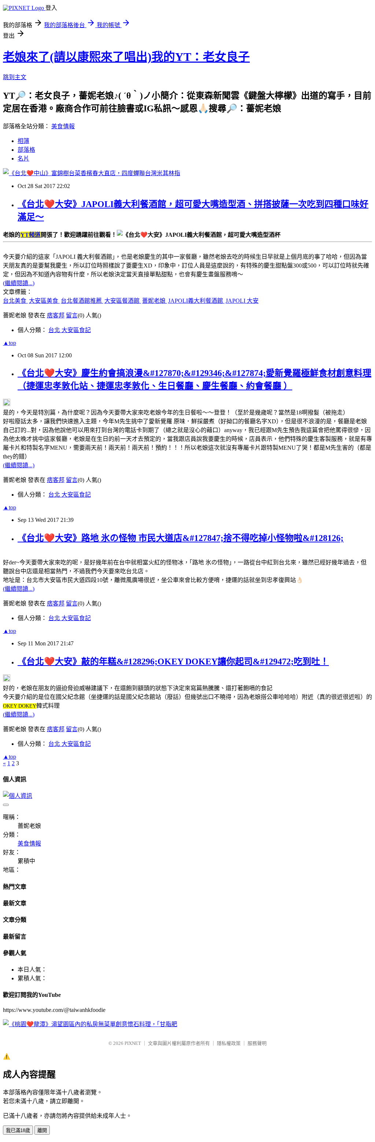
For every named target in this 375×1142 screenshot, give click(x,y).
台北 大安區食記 (69, 330)
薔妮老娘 (154, 301)
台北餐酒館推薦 (82, 301)
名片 (23, 158)
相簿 (23, 141)
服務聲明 (257, 1043)
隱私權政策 (229, 1043)
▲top (9, 343)
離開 (42, 1130)
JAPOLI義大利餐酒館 (196, 301)
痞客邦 (55, 315)
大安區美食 (44, 301)
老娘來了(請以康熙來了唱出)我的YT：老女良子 (126, 56)
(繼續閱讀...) (18, 283)
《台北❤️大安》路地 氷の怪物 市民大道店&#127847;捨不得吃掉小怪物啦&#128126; (181, 538)
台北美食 (15, 301)
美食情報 (63, 126)
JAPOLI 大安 (242, 301)
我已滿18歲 (18, 1130)
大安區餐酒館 (122, 301)
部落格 (26, 150)
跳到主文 (14, 77)
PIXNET (133, 1043)
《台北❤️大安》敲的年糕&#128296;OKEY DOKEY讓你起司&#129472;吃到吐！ (173, 661)
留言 (72, 315)
